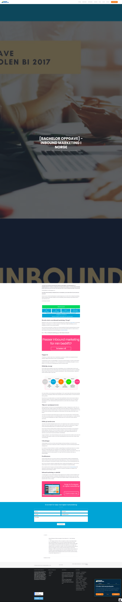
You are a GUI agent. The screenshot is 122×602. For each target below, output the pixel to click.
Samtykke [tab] (100, 583)
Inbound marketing (64, 234)
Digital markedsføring (56, 234)
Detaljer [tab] (108, 583)
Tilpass (108, 594)
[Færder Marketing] (5, 2)
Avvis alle (99, 594)
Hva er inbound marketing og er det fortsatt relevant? (57, 501)
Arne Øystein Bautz (73, 234)
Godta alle (116, 594)
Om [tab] (116, 583)
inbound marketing (64, 498)
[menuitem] (80, 2)
